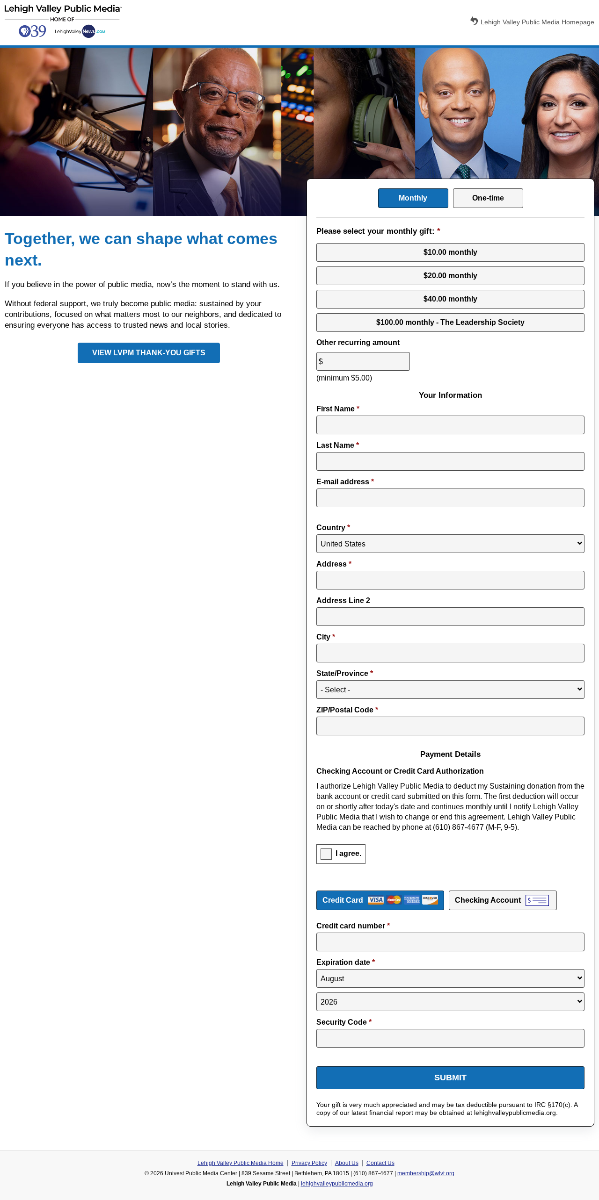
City (325, 637)
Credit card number (353, 926)
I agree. (348, 853)
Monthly (413, 198)
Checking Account (488, 900)
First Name (337, 409)
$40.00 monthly (450, 299)
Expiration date (345, 962)
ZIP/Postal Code (347, 710)
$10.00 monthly (450, 252)
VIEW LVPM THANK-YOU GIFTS (148, 353)
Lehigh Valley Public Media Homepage (537, 22)
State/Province (344, 673)
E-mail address (345, 482)
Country (333, 528)
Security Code (344, 1022)
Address (333, 564)
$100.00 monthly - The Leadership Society (450, 322)
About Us (346, 1163)
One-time (488, 198)
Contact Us (380, 1163)
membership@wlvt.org (425, 1173)
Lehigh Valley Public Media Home (240, 1163)
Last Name (337, 445)
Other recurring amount (358, 342)
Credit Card (342, 900)
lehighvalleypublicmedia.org (337, 1183)
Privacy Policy (309, 1163)
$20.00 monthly (450, 276)
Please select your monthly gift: (378, 231)
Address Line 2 (343, 600)
